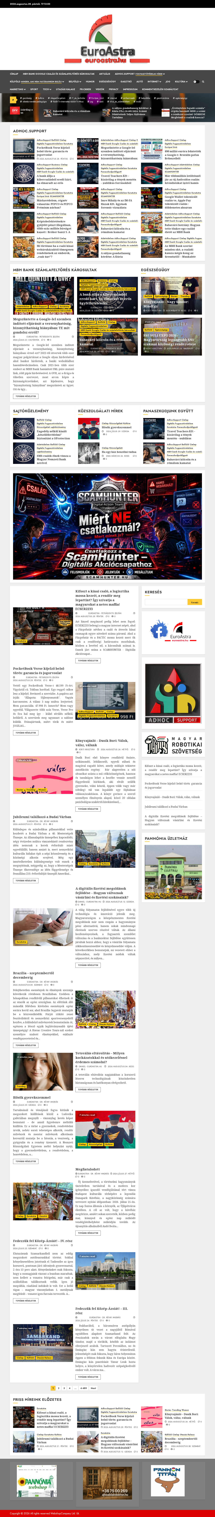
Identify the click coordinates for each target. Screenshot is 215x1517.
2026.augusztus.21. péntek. (27, 824)
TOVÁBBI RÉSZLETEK (26, 396)
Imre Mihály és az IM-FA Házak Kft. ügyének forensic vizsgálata (116, 204)
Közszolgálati (43, 427)
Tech (46, 89)
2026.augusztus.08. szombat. (28, 985)
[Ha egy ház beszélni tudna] (88, 453)
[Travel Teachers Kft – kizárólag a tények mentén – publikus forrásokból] (88, 173)
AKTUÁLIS (104, 73)
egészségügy (181, 98)
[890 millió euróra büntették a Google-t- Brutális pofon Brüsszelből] (151, 149)
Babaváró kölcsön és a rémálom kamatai (115, 230)
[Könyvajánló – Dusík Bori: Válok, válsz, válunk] (43, 775)
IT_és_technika (78, 98)
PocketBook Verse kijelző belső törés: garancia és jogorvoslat (53, 151)
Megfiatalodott (87, 1169)
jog (91, 101)
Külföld (36, 81)
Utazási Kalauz (65, 89)
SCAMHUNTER (172, 172)
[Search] (203, 82)
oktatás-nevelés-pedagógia (35, 101)
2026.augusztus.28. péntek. (54, 159)
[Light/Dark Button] (196, 81)
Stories (174, 296)
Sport (34, 89)
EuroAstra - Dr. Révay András (42, 821)
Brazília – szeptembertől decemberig (181, 1440)
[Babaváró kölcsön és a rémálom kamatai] (88, 222)
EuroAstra (68, 144)
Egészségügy (107, 81)
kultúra (41, 98)
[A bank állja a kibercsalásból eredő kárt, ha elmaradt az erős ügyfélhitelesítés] (23, 173)
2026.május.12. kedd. (176, 311)
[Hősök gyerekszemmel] (88, 428)
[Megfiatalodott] (43, 1201)
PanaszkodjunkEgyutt (111, 172)
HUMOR (90, 81)
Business (55, 164)
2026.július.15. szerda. (90, 311)
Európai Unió (171, 147)
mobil (138, 101)
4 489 (83, 1388)
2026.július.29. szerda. (118, 431)
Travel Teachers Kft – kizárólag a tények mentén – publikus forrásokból (118, 179)
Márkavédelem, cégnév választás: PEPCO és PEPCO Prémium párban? (55, 204)
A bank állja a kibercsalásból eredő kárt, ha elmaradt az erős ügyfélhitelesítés (54, 181)
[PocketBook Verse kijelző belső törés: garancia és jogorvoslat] (23, 149)
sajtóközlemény (58, 427)
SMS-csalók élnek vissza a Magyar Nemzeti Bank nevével (54, 459)
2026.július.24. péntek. (87, 1321)
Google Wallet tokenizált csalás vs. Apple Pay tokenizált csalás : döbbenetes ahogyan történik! (181, 204)
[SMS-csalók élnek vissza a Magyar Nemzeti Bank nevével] (23, 453)
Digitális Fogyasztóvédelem (50, 144)
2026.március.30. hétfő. (91, 352)
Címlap (14, 73)
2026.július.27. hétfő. (124, 1174)
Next (93, 1388)
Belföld (74, 81)
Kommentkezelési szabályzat (160, 89)
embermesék (129, 98)
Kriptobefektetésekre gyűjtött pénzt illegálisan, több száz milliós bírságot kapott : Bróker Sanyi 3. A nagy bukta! (54, 228)
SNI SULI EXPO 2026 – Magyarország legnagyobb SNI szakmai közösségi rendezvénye (169, 339)
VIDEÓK (100, 89)
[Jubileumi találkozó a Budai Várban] (105, 849)
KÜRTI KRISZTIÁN (153, 311)
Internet (153, 81)
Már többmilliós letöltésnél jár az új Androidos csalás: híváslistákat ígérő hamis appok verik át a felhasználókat (183, 183)
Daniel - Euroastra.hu (89, 902)
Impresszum (130, 89)
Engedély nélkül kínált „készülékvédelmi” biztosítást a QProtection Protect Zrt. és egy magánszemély (53, 438)
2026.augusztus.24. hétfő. (115, 749)
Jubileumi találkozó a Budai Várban (42, 817)
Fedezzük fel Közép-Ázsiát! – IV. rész (42, 1241)
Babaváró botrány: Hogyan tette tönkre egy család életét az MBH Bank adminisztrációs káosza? (182, 230)
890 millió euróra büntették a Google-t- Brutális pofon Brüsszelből (183, 155)
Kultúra (180, 81)
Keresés (153, 592)
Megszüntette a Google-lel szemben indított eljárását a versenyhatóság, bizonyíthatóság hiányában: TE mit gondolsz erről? (119, 155)
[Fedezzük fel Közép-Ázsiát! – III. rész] (43, 1343)
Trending (185, 296)
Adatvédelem (107, 140)
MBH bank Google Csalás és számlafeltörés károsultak (58, 73)
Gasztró (126, 81)
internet (113, 98)
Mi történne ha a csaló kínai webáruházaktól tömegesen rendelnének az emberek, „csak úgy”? (55, 251)
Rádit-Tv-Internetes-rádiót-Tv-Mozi (68, 101)
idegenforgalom (58, 98)
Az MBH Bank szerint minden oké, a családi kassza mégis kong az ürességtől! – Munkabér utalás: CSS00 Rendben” (180, 253)
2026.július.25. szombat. (25, 1248)
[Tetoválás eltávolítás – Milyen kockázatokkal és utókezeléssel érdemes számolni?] (43, 1072)
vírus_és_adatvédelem (120, 101)
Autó (139, 81)
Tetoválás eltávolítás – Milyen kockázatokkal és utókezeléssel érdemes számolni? (101, 1057)
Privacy (113, 89)
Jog (168, 81)
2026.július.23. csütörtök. (26, 340)
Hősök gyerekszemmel (116, 427)
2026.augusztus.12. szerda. (120, 902)
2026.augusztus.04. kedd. (121, 1066)
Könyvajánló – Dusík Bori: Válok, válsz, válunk (172, 797)
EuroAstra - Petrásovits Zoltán (43, 337)
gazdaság (27, 98)
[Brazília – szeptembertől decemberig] (105, 1009)
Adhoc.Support (138, 73)
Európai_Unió (97, 98)
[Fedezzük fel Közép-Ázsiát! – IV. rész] (105, 1271)
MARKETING (16, 89)
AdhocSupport (44, 140)
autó (101, 101)
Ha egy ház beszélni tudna (119, 452)
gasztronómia (163, 98)
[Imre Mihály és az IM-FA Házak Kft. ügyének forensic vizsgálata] (88, 198)
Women (42, 789)
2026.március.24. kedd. (118, 456)
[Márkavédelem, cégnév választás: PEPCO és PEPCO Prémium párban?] (23, 198)
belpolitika (145, 98)
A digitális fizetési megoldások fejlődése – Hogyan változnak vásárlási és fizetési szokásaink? (101, 892)
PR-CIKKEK (85, 89)
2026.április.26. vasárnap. (180, 349)
